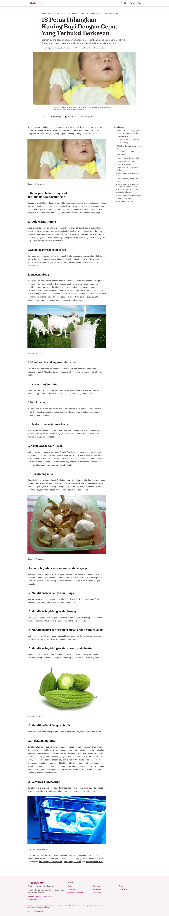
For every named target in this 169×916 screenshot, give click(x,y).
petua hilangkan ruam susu (50, 862)
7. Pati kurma (120, 155)
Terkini (124, 3)
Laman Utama (47, 13)
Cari (140, 3)
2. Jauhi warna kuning (124, 136)
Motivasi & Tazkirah (75, 892)
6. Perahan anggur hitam (125, 151)
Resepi (70, 886)
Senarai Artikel (32, 899)
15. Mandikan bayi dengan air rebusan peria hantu (127, 191)
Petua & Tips (58, 13)
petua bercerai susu (94, 862)
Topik (132, 3)
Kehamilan (72, 889)
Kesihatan (97, 889)
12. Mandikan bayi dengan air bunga (127, 174)
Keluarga (96, 886)
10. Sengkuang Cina (123, 164)
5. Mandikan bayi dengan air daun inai (128, 147)
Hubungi (39, 896)
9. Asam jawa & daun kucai (126, 161)
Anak (121, 886)
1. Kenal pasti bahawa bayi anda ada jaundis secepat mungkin (128, 132)
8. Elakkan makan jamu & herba (127, 158)
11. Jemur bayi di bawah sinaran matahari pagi (127, 169)
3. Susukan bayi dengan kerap (127, 139)
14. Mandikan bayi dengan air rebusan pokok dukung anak (127, 185)
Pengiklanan (48, 896)
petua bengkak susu (72, 862)
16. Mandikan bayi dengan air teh (128, 195)
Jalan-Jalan (97, 892)
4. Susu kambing (122, 143)
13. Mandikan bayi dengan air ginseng (127, 180)
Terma (42, 899)
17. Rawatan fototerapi (124, 198)
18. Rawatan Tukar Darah (125, 202)
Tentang (30, 896)
